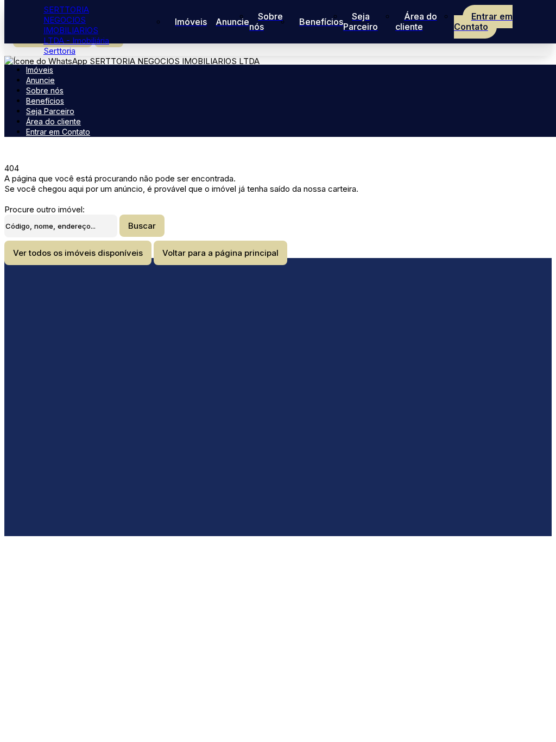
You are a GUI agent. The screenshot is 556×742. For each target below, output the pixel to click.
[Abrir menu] (12, 52)
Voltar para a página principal (220, 253)
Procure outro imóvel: (44, 209)
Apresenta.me (69, 550)
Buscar (142, 226)
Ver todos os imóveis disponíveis (78, 253)
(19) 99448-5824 (138, 440)
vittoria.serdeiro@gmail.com (157, 378)
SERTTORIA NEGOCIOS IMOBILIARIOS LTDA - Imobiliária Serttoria (76, 30)
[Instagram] (161, 403)
